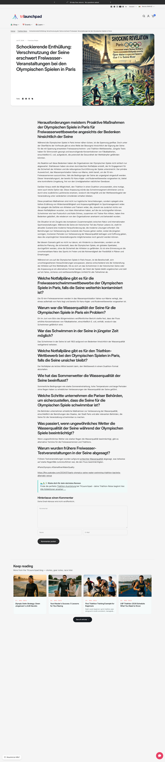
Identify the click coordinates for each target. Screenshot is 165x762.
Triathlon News (22, 31)
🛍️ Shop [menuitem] (14, 25)
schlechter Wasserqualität (91, 459)
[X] (114, 6)
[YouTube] (120, 6)
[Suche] (144, 16)
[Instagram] (117, 6)
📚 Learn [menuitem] (39, 25)
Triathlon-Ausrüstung (66, 486)
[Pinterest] (123, 6)
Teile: (18, 98)
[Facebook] (111, 6)
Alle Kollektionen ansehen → (53, 489)
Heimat (13, 31)
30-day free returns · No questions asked (84, 2)
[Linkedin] (126, 6)
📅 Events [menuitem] (26, 25)
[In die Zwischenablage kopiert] (32, 98)
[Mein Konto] (148, 16)
